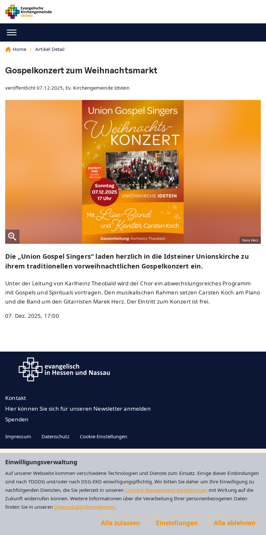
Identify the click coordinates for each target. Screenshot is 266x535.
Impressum (18, 436)
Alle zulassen (120, 523)
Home (19, 49)
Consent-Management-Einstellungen (167, 490)
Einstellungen (177, 523)
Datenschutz (55, 436)
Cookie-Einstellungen (103, 436)
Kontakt (15, 398)
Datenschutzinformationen (85, 507)
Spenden (17, 419)
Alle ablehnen (234, 523)
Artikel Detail (50, 49)
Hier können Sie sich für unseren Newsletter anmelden (78, 408)
